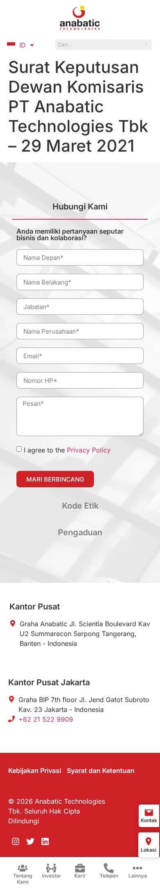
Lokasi (148, 850)
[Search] (147, 44)
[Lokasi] (148, 841)
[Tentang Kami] (22, 868)
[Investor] (51, 868)
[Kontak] (149, 813)
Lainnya (137, 876)
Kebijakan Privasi (34, 770)
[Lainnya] (137, 868)
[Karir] (80, 868)
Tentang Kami (22, 878)
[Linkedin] (45, 841)
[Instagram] (15, 841)
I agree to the (67, 450)
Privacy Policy (89, 450)
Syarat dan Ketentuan (101, 770)
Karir (80, 876)
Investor (51, 876)
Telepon (109, 876)
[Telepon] (109, 868)
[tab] (80, 210)
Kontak (149, 820)
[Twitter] (30, 841)
